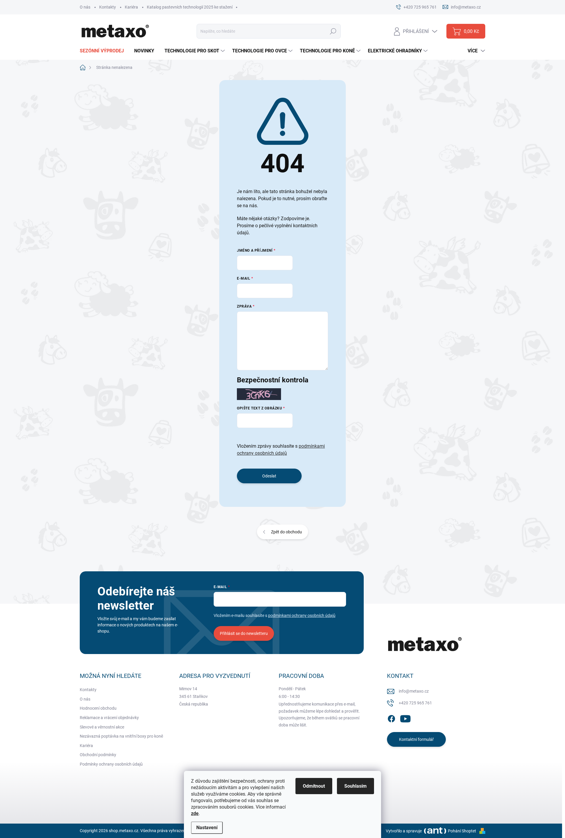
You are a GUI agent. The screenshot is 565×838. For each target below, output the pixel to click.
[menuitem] (104, 51)
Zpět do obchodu (286, 532)
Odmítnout (314, 786)
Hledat (333, 31)
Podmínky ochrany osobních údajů (111, 764)
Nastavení (206, 827)
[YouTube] (405, 717)
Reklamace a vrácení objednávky (109, 717)
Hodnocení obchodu (98, 708)
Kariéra (131, 7)
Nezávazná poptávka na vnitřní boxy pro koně (121, 736)
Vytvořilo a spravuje (404, 831)
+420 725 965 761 (415, 703)
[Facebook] (391, 717)
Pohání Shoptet (462, 831)
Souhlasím (355, 786)
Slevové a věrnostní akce (102, 727)
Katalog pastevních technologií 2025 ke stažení (189, 7)
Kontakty (107, 7)
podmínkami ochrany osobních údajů (301, 615)
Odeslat (269, 476)
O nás (85, 7)
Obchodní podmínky (98, 754)
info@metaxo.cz (414, 691)
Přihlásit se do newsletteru (244, 633)
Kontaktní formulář (416, 739)
